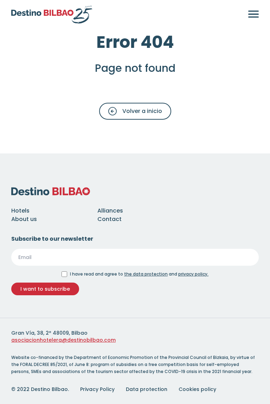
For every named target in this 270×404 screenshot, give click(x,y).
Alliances (110, 211)
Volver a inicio (142, 111)
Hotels (20, 211)
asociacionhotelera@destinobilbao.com (63, 339)
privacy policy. (193, 274)
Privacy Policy (97, 389)
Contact (109, 219)
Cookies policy (197, 389)
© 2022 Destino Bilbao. (40, 389)
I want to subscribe (45, 288)
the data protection (146, 274)
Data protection (146, 389)
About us (24, 219)
